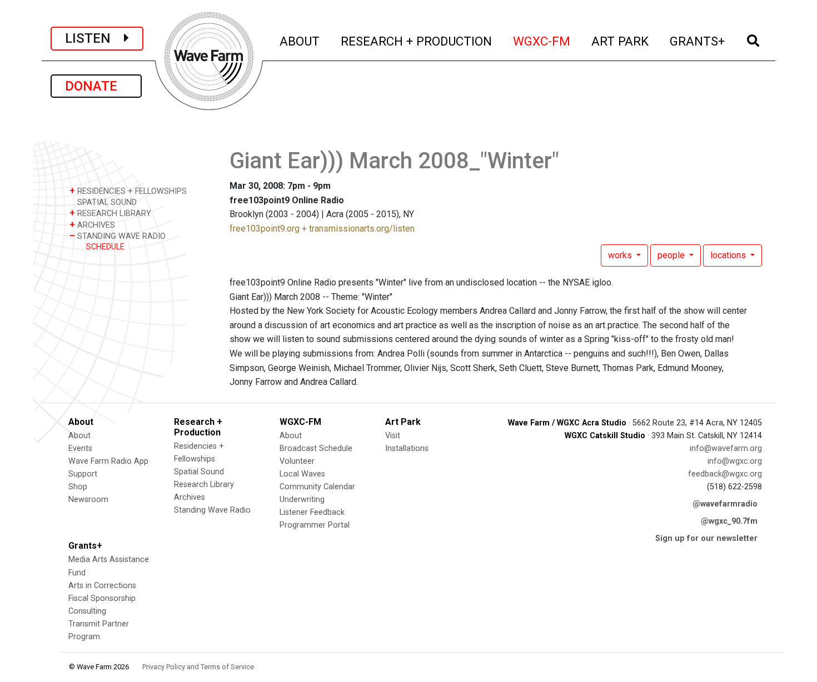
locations (729, 255)
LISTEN (94, 38)
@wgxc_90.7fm (729, 521)
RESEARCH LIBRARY (110, 213)
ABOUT (300, 40)
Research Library (204, 484)
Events (80, 448)
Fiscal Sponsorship (102, 598)
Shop (77, 487)
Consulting (87, 611)
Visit (392, 435)
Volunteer (297, 461)
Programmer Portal (315, 525)
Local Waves (302, 474)
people (672, 255)
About (79, 435)
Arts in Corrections (102, 585)
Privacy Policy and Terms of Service (198, 667)
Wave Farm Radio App (108, 461)
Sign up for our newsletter (706, 538)
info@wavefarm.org (726, 448)
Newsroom (88, 499)
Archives (189, 497)
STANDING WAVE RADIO (117, 235)
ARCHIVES (92, 224)
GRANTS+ (697, 40)
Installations (407, 448)
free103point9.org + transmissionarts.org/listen (322, 228)
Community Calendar (317, 487)
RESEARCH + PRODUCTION (416, 40)
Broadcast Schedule (316, 448)
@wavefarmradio (725, 504)
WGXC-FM (542, 40)
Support (82, 474)
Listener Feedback (312, 512)
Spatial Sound (199, 472)
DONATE (96, 86)
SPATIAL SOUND (106, 202)
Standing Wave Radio (212, 510)
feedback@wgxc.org (725, 474)
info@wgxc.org (735, 461)
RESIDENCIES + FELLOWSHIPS (128, 190)
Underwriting (302, 499)
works (621, 255)
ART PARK (620, 40)
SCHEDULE (105, 247)
